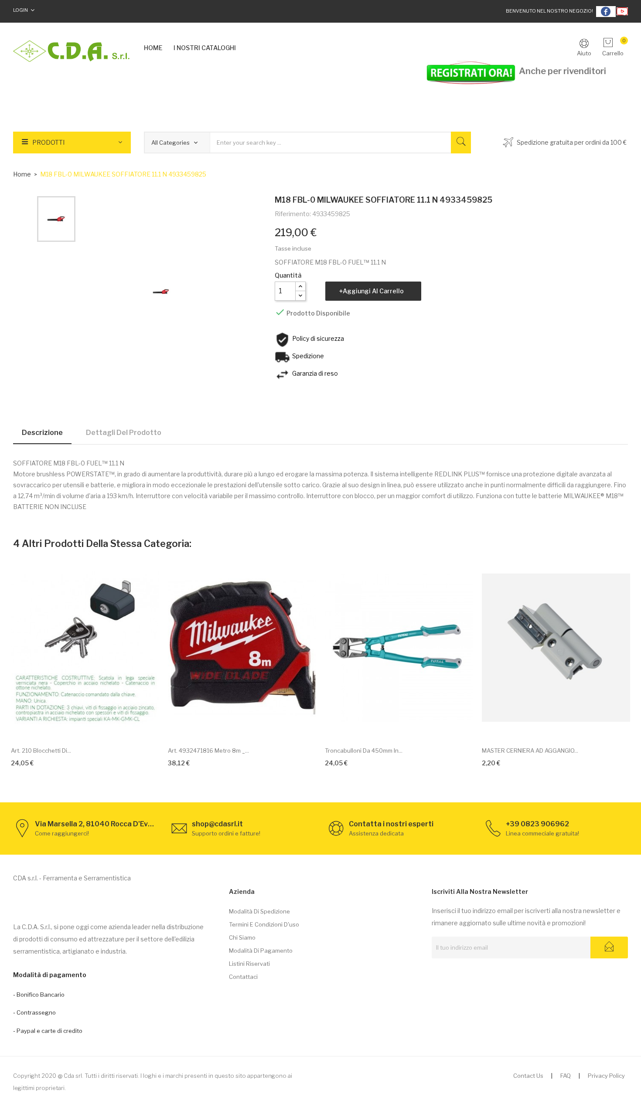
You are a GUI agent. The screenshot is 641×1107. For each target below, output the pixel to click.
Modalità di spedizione (259, 911)
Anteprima (95, 726)
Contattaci (243, 976)
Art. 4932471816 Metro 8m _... (208, 750)
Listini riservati (249, 963)
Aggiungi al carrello (373, 291)
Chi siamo (242, 937)
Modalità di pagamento (261, 950)
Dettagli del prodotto (123, 432)
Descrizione (42, 432)
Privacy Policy (606, 1075)
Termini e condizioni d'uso (264, 924)
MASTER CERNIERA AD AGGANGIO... (530, 750)
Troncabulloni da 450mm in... (363, 750)
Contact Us (528, 1075)
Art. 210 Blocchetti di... (41, 750)
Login (20, 10)
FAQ (565, 1075)
